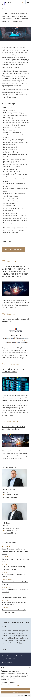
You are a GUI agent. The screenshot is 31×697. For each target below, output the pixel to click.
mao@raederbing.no (10, 497)
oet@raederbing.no (10, 533)
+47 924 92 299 (12, 530)
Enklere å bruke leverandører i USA (14, 597)
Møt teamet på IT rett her (13, 249)
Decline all (15, 692)
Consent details (5, 685)
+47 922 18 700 (12, 494)
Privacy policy (18, 685)
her (20, 643)
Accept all (15, 689)
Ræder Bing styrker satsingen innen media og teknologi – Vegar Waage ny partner (15, 551)
